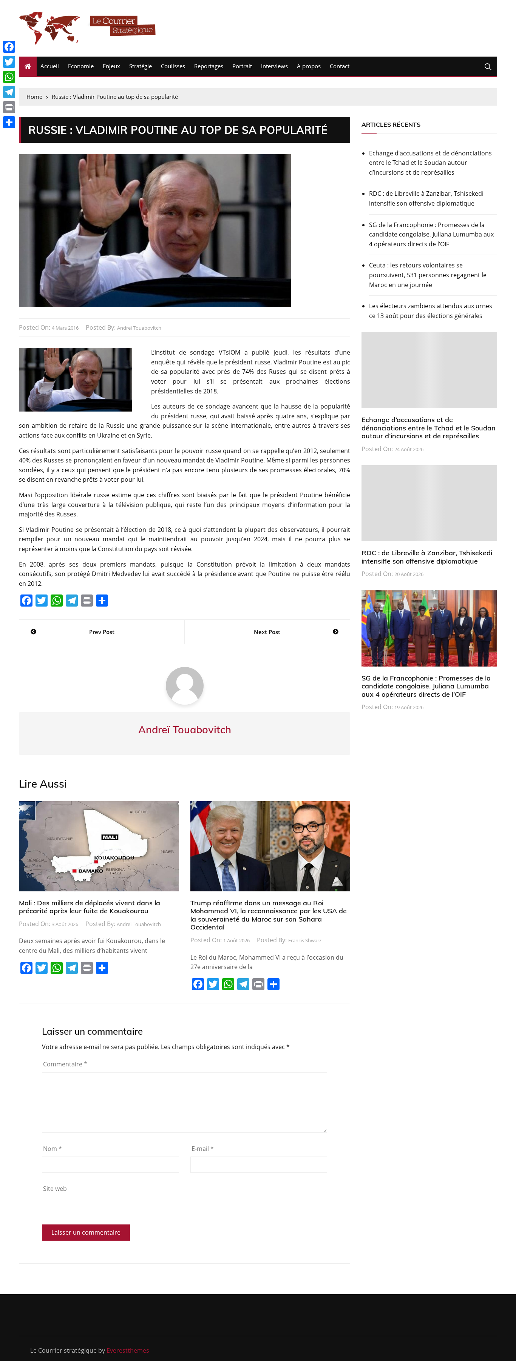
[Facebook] (9, 46)
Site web (55, 1188)
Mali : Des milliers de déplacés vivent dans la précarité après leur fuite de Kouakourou (89, 907)
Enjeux (111, 66)
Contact (339, 66)
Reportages (208, 66)
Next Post (267, 632)
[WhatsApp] (9, 76)
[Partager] (9, 122)
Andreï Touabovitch (139, 327)
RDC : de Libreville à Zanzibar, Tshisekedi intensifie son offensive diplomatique (426, 198)
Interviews (274, 66)
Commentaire (65, 1064)
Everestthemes (128, 1350)
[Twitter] (9, 61)
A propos (309, 66)
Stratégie (140, 66)
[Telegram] (9, 92)
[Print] (9, 107)
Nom (52, 1148)
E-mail (203, 1148)
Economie (81, 66)
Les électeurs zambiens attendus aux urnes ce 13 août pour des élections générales (430, 311)
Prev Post (101, 632)
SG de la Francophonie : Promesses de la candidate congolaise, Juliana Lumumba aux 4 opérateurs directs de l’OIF (431, 234)
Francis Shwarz (304, 940)
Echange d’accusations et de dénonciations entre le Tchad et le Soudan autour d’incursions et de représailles (430, 163)
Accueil (49, 66)
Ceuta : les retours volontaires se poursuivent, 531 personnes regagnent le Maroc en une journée (428, 275)
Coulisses (173, 66)
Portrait (242, 66)
